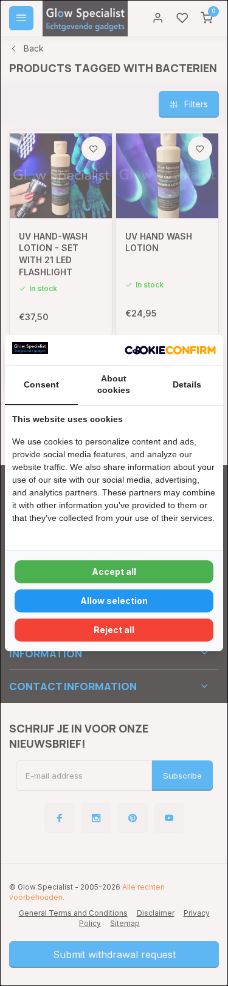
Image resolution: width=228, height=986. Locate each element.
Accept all (114, 571)
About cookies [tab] (113, 384)
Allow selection (114, 600)
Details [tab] (187, 384)
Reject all (114, 630)
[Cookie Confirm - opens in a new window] (170, 350)
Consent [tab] (41, 384)
